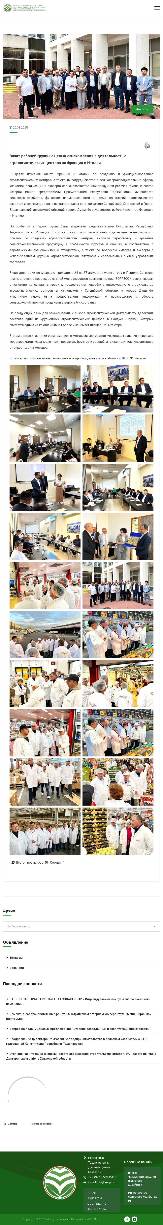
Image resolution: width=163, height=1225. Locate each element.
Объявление (97, 1203)
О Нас (91, 1192)
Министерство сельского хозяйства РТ (142, 1197)
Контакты (94, 1198)
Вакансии (17, 968)
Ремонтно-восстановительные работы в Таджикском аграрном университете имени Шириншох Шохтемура (78, 1016)
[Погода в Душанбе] (28, 1096)
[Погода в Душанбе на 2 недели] (41, 1124)
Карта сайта (96, 1209)
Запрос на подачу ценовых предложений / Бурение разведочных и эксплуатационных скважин (80, 1029)
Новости (142, 109)
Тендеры (16, 958)
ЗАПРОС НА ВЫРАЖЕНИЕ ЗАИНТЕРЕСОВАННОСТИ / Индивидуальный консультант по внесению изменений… (77, 1001)
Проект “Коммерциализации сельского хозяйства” (142, 1179)
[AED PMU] (24, 8)
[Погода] (10, 1123)
